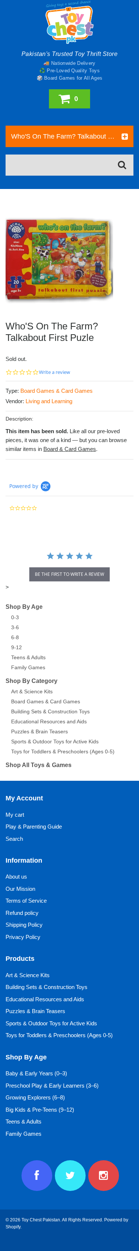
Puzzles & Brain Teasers (39, 731)
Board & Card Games (69, 449)
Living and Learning (49, 401)
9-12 (16, 647)
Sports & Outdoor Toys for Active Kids (55, 741)
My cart (15, 815)
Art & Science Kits (32, 691)
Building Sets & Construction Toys (50, 711)
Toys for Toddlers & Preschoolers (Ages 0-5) (63, 751)
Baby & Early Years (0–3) (36, 1073)
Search (14, 839)
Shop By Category (31, 681)
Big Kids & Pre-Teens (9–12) (40, 1109)
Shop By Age (24, 607)
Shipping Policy (24, 925)
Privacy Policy (23, 937)
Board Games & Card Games (56, 391)
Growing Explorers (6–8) (35, 1097)
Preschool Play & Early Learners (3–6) (52, 1085)
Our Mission (20, 889)
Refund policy (22, 913)
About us (16, 876)
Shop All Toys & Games (39, 765)
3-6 (15, 627)
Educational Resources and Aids (49, 721)
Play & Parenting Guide (34, 826)
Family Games (28, 667)
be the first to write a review (69, 574)
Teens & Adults (28, 657)
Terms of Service (26, 900)
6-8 (15, 637)
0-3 (15, 617)
